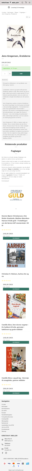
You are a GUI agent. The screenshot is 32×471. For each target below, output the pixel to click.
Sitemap (4, 431)
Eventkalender (5, 429)
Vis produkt (16, 238)
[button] (27, 17)
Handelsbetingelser (7, 414)
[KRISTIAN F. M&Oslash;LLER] (10, 2)
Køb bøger (4, 406)
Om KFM (4, 410)
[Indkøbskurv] (26, 3)
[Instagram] (6, 453)
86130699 (7, 445)
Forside (4, 404)
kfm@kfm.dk (8, 450)
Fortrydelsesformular (7, 417)
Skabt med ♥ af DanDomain (16, 470)
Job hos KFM (5, 427)
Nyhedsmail (5, 423)
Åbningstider (5, 421)
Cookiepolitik (5, 419)
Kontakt (4, 412)
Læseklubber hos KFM (8, 425)
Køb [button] (21, 73)
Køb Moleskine (6, 408)
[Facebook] (2, 453)
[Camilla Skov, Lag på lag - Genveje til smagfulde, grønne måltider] (16, 361)
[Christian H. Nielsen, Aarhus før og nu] (16, 257)
